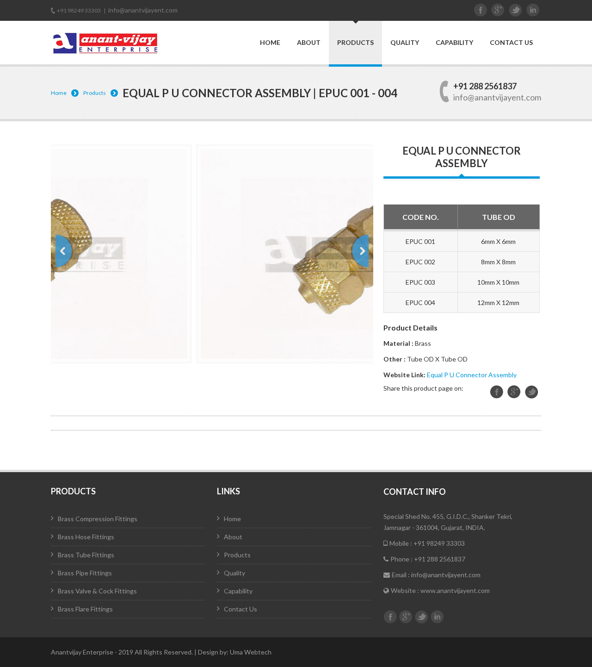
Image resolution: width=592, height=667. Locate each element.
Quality (404, 42)
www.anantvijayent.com (455, 590)
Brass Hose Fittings (86, 537)
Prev (65, 251)
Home (270, 42)
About (309, 42)
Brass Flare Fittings (85, 609)
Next (360, 251)
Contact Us (511, 42)
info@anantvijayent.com (143, 10)
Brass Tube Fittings (86, 555)
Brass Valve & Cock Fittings (97, 591)
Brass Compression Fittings (97, 519)
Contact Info (414, 491)
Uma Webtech (250, 652)
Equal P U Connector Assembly (472, 375)
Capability (454, 42)
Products (355, 42)
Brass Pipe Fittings (85, 573)
